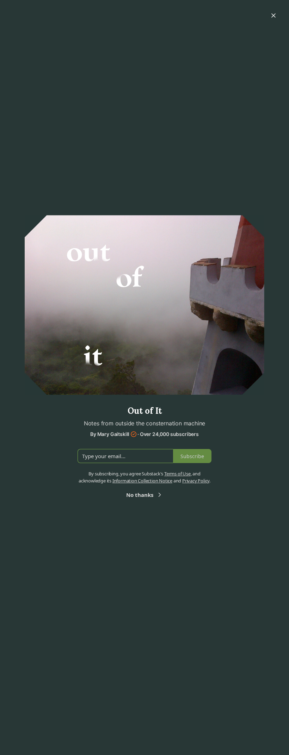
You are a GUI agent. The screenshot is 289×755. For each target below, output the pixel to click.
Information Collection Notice (142, 481)
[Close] (273, 15)
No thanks (139, 494)
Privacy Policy (195, 481)
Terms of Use (177, 473)
